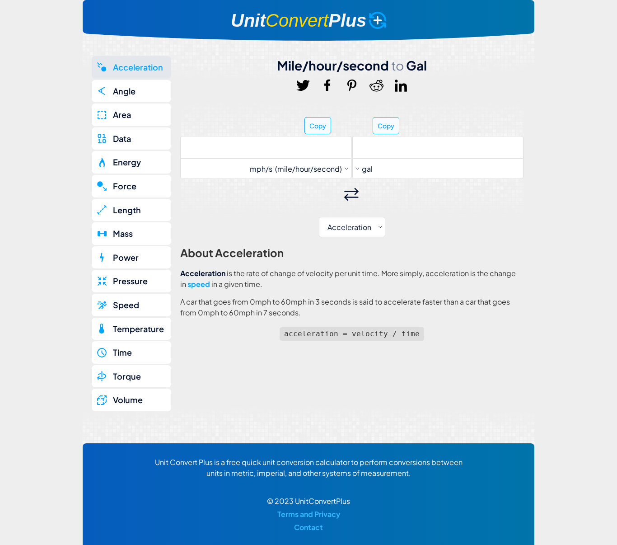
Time (122, 352)
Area (122, 114)
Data (122, 138)
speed (198, 284)
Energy (127, 162)
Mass (123, 233)
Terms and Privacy (308, 514)
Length (127, 210)
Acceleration (138, 67)
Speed (126, 305)
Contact (308, 527)
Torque (127, 376)
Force (124, 186)
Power (126, 257)
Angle (124, 91)
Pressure (130, 281)
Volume (128, 400)
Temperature (138, 329)
